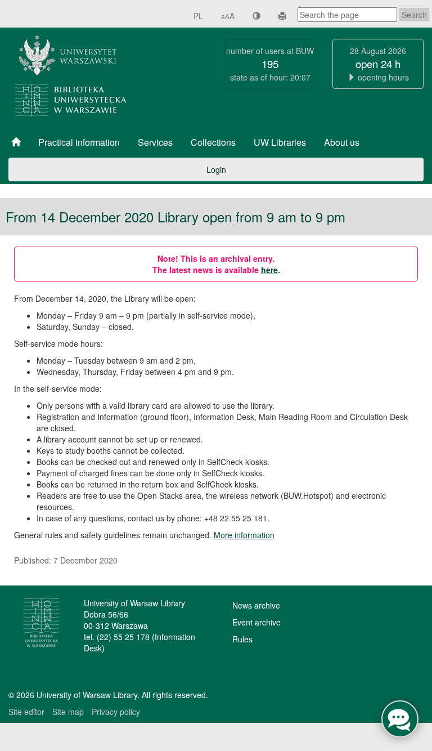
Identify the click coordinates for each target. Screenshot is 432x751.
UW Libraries (280, 142)
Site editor (26, 711)
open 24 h (378, 63)
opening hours (383, 77)
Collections (213, 142)
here (269, 269)
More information (244, 534)
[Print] (282, 16)
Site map (68, 711)
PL (198, 15)
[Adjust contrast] (256, 16)
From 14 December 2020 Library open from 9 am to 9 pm (175, 216)
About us (341, 142)
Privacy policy (116, 711)
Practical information (79, 142)
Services (155, 142)
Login (216, 169)
